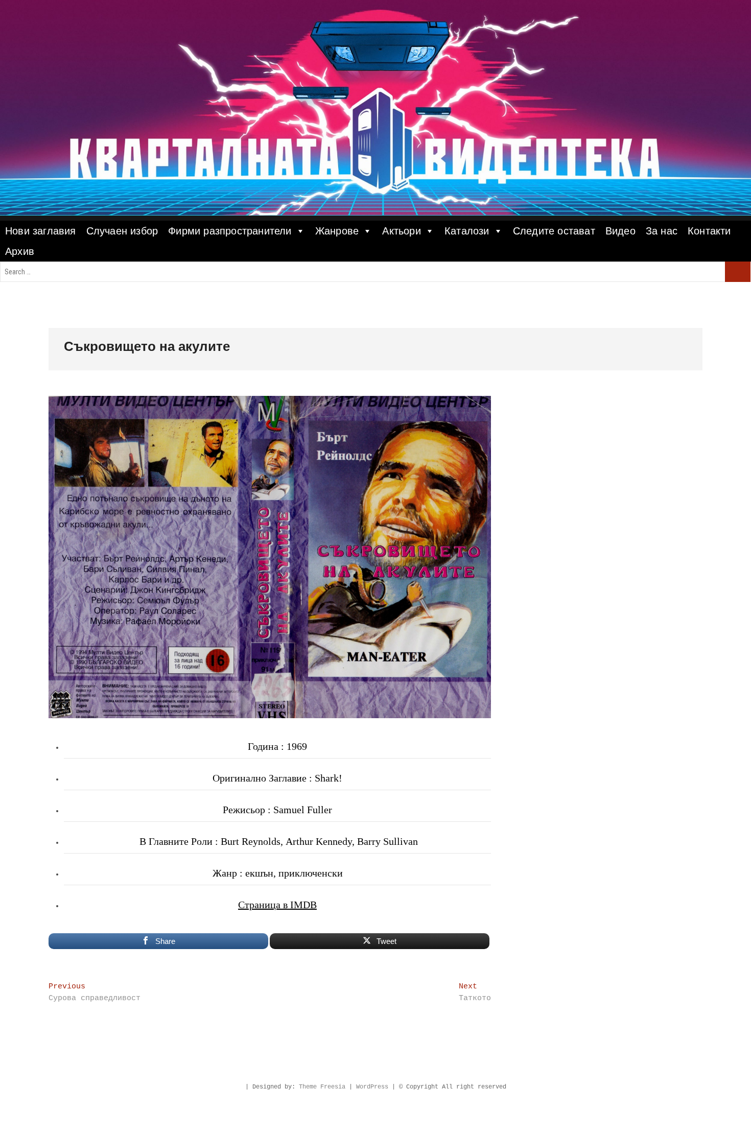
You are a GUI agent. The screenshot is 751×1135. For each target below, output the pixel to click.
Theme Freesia (322, 1087)
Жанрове (337, 231)
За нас (661, 231)
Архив (19, 251)
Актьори (401, 231)
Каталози (466, 231)
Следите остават (554, 231)
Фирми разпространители (229, 231)
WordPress (372, 1087)
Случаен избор (122, 231)
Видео (620, 231)
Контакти (709, 231)
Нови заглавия (40, 231)
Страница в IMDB (277, 904)
